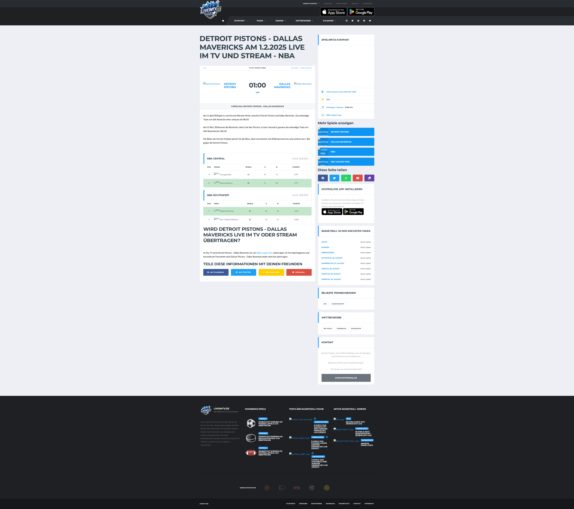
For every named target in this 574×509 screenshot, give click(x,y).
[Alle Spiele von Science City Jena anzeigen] (300, 419)
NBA (204, 68)
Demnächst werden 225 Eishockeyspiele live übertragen (270, 438)
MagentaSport (338, 304)
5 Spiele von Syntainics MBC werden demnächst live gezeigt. (320, 463)
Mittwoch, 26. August (331, 258)
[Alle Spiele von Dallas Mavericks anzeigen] (303, 78)
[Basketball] (267, 487)
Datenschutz (344, 503)
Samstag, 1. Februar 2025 (301, 68)
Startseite (290, 503)
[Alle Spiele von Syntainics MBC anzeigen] (299, 454)
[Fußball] (312, 487)
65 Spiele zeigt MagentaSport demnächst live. (363, 433)
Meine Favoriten (310, 3)
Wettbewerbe (303, 21)
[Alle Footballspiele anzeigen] (251, 453)
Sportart (239, 21)
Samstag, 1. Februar (335, 107)
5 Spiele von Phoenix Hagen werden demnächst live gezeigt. (319, 445)
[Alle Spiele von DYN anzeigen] (339, 419)
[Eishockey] (282, 487)
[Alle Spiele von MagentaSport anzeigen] (344, 429)
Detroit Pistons (230, 85)
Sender (279, 21)
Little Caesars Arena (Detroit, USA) (341, 92)
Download (330, 503)
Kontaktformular (346, 378)
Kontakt (355, 3)
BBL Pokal (328, 328)
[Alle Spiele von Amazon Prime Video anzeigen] (346, 441)
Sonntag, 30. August (331, 279)
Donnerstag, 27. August (332, 263)
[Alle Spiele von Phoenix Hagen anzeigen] (299, 438)
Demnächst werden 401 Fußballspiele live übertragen (270, 424)
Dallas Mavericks (282, 85)
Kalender (328, 21)
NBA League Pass (265, 252)
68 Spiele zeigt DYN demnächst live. (355, 423)
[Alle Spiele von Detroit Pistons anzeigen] (211, 78)
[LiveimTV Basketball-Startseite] (223, 20)
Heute (324, 242)
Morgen (325, 247)
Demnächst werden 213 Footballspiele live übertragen (270, 453)
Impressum (367, 3)
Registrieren (341, 3)
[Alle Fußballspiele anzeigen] (251, 423)
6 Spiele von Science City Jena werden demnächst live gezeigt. (321, 428)
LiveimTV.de (204, 504)
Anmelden (328, 3)
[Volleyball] (326, 487)
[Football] (297, 487)
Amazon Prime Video (367, 444)
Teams (260, 21)
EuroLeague (356, 328)
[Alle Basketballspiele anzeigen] (315, 418)
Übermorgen (327, 253)
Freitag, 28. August (330, 269)
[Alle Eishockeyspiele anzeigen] (251, 438)
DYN (325, 304)
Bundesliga (341, 328)
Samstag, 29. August (331, 274)
